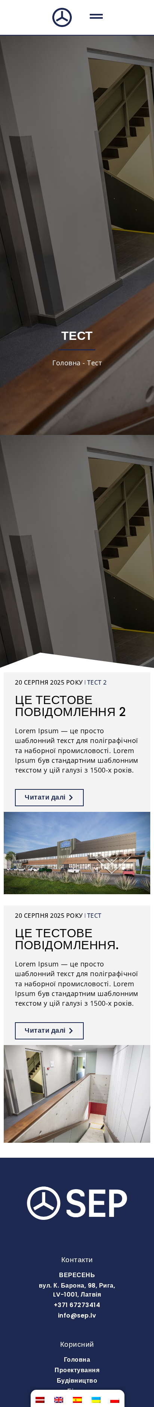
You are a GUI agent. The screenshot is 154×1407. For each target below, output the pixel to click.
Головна (66, 362)
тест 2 (97, 682)
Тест (94, 915)
